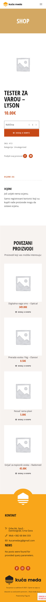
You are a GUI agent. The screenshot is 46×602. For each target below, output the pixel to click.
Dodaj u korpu (23, 133)
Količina (10, 124)
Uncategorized (20, 147)
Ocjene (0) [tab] (9, 177)
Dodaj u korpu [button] (24, 312)
